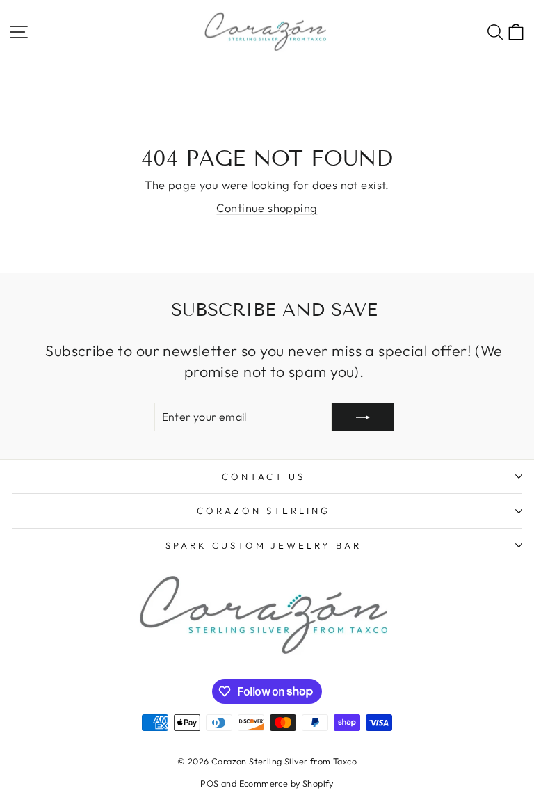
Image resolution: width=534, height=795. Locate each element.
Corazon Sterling (263, 510)
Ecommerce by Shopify (286, 783)
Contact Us (263, 476)
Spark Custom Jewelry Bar (263, 545)
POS (209, 783)
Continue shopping (266, 207)
